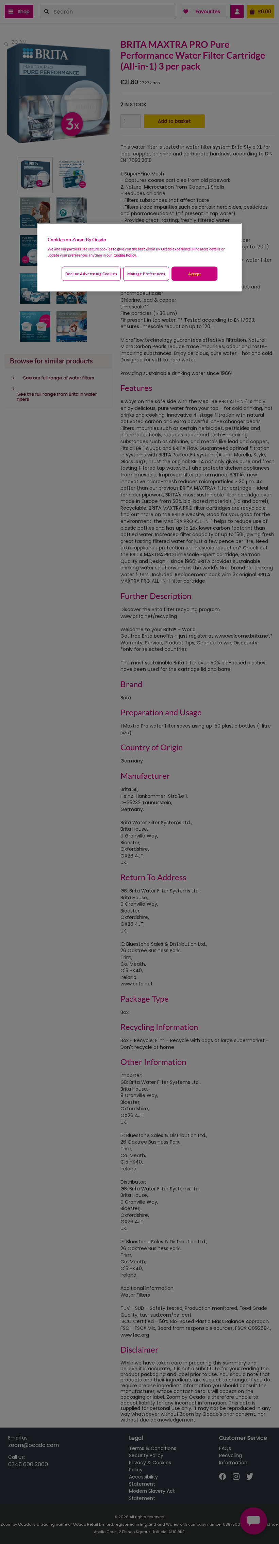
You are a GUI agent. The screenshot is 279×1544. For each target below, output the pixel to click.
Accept (194, 273)
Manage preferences (146, 273)
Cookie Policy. (125, 255)
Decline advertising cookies (91, 273)
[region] (139, 257)
